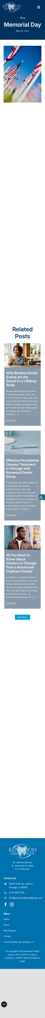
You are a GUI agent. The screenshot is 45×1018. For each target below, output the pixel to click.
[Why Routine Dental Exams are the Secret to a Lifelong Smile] (22, 344)
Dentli (22, 961)
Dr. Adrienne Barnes (22, 862)
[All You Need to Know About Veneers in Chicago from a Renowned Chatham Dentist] (22, 526)
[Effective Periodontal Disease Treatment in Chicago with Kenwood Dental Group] (22, 431)
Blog (22, 18)
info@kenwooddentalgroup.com (25, 898)
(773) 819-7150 (16, 892)
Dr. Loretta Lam (22, 869)
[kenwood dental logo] (22, 845)
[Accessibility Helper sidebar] (42, 497)
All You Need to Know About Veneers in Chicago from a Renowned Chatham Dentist (21, 563)
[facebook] (5, 904)
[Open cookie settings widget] (4, 1004)
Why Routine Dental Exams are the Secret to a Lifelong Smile (21, 379)
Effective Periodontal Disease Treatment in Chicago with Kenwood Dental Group (22, 468)
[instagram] (12, 904)
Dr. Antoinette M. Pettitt (22, 866)
